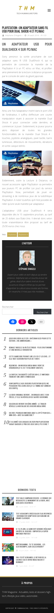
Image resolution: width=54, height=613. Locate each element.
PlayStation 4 (23, 234)
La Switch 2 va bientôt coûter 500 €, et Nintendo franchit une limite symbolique (29, 375)
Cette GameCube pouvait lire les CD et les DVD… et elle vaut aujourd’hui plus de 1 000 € (30, 357)
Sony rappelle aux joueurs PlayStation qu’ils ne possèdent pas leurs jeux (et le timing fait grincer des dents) (30, 386)
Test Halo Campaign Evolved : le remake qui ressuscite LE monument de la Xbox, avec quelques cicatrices (33, 500)
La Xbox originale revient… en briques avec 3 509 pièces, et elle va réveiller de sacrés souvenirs (29, 395)
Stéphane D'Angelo (13, 35)
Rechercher (8, 306)
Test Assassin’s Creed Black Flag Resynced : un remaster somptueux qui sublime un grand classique (34, 516)
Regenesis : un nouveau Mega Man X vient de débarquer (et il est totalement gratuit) (26, 366)
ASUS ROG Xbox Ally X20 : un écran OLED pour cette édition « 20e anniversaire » (30, 339)
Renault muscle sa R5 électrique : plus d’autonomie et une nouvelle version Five (30, 348)
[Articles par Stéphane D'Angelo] (27, 259)
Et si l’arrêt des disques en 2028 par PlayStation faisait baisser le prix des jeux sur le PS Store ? (29, 423)
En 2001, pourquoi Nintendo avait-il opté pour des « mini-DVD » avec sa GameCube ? (30, 414)
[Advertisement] (27, 457)
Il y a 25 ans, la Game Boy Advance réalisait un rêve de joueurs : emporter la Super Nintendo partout (33, 531)
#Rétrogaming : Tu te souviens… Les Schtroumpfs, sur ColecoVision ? (30, 545)
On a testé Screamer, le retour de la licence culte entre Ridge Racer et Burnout (31, 559)
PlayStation (12, 234)
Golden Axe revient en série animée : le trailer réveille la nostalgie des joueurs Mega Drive (27, 405)
